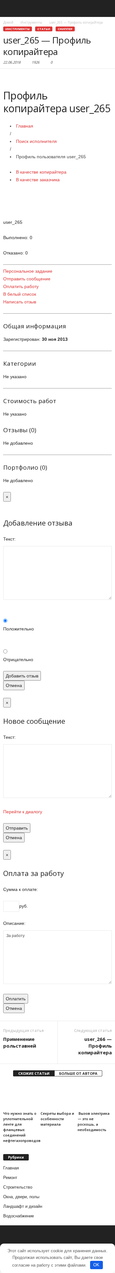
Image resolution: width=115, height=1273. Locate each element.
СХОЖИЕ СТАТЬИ (34, 1073)
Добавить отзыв (22, 675)
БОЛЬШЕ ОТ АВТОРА (78, 1073)
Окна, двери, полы (21, 1196)
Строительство (17, 1187)
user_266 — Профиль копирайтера (95, 1046)
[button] (105, 9)
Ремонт (10, 1177)
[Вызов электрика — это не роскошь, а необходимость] (95, 1096)
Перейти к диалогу (22, 811)
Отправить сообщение (26, 278)
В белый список (19, 294)
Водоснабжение (18, 1216)
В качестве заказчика (38, 179)
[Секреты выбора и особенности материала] (58, 1096)
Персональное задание (27, 271)
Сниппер (65, 29)
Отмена (14, 685)
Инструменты (17, 29)
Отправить (17, 828)
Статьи (43, 29)
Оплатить (16, 998)
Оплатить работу (21, 286)
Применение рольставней (19, 1042)
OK (96, 1264)
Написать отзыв (19, 301)
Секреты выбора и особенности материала (57, 1119)
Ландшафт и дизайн (22, 1206)
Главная (24, 126)
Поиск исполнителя (36, 141)
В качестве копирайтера (41, 172)
